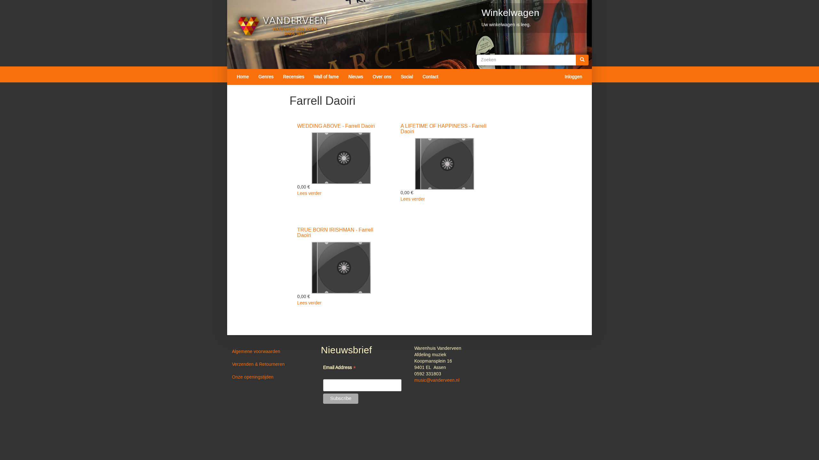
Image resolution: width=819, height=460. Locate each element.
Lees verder (309, 193)
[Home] (282, 26)
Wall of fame (326, 77)
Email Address (339, 368)
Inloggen (573, 77)
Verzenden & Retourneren (258, 364)
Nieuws (355, 77)
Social (407, 77)
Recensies (293, 77)
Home (243, 77)
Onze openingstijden (253, 377)
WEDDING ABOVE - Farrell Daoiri (336, 126)
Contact (430, 77)
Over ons (382, 77)
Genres (266, 77)
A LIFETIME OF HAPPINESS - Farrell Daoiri (444, 129)
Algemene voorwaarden (256, 352)
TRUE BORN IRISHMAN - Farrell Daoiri (335, 233)
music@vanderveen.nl (436, 380)
